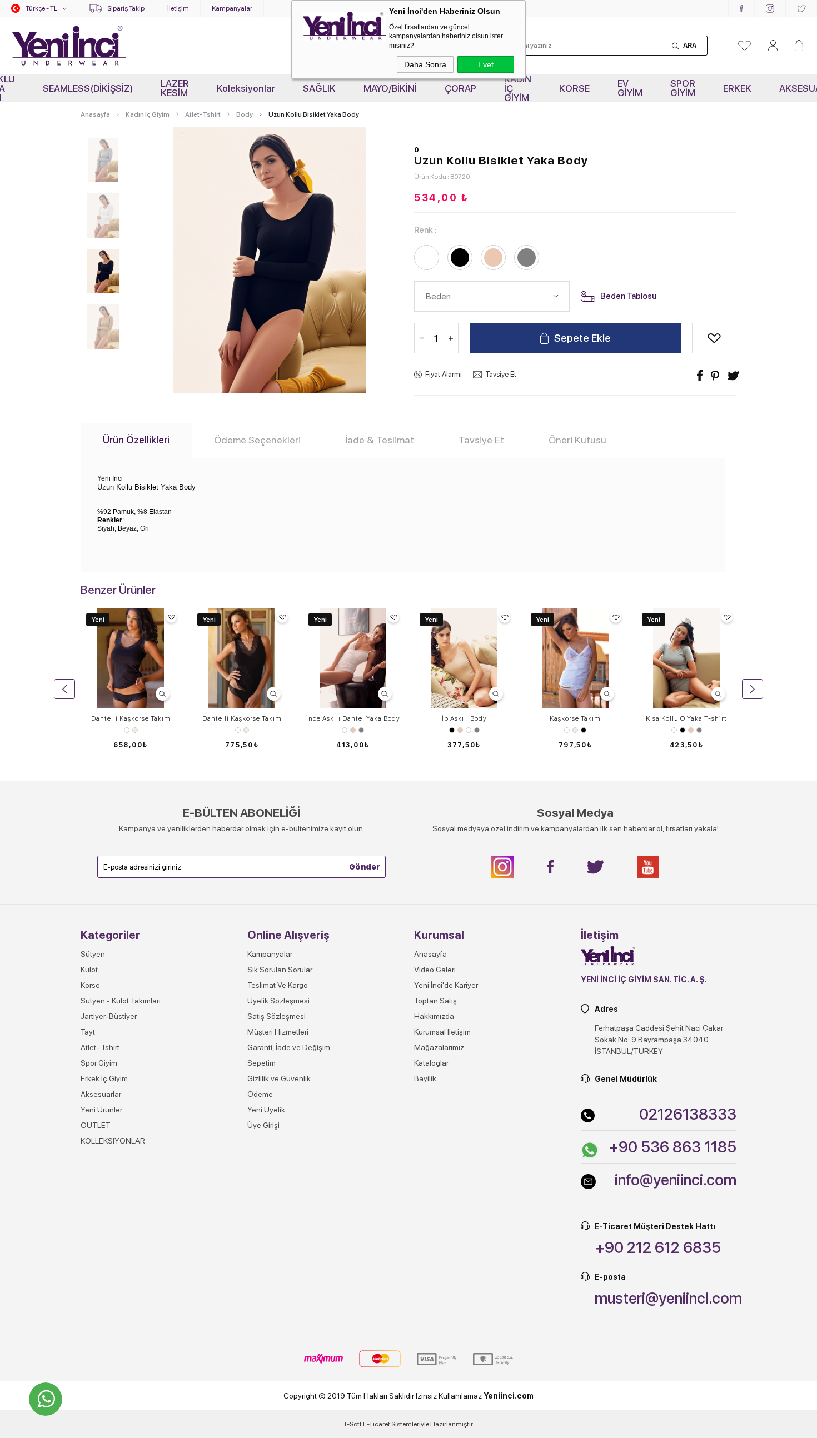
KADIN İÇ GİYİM (517, 88)
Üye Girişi (263, 1125)
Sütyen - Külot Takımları (121, 1000)
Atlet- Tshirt (100, 1047)
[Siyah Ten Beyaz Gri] (464, 730)
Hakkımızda (434, 1016)
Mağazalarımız (439, 1047)
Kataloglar (431, 1062)
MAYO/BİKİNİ (390, 88)
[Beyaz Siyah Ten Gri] (686, 730)
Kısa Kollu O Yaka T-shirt (686, 718)
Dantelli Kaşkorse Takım (131, 718)
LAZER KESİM (175, 88)
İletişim (178, 8)
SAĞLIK (319, 88)
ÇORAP (460, 88)
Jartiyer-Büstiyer (109, 1016)
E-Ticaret (376, 1424)
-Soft (353, 1424)
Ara (689, 45)
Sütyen (93, 954)
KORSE (574, 88)
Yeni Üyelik (266, 1109)
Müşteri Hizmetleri (277, 1031)
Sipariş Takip (126, 8)
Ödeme (260, 1094)
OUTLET (96, 1125)
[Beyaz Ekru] (131, 730)
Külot (89, 969)
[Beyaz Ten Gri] (353, 730)
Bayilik (425, 1078)
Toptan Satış (435, 1000)
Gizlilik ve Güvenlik (279, 1078)
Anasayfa (430, 954)
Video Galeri (435, 969)
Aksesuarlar (101, 1094)
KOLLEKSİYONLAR (113, 1140)
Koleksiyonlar (246, 88)
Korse (90, 985)
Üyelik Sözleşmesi (278, 1000)
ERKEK (737, 88)
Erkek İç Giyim (104, 1078)
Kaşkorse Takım (575, 718)
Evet (486, 64)
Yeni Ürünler (101, 1109)
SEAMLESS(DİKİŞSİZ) (88, 88)
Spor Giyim (99, 1062)
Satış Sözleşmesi (276, 1016)
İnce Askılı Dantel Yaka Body (353, 718)
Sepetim (261, 1062)
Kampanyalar (232, 8)
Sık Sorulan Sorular (279, 969)
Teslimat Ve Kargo (277, 985)
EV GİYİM (629, 88)
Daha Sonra (425, 64)
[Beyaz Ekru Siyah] (575, 730)
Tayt (88, 1031)
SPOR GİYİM (682, 88)
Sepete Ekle (582, 338)
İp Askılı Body (464, 718)
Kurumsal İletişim (442, 1031)
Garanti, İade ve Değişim (288, 1047)
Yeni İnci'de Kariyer (446, 985)
